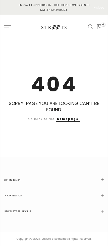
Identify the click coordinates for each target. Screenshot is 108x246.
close (100, 7)
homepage (68, 119)
